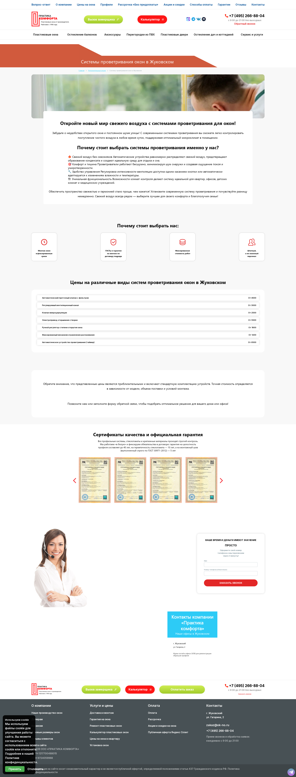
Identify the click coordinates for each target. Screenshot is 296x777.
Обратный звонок (244, 23)
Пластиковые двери (174, 34)
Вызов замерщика (101, 19)
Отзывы (241, 4)
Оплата (152, 712)
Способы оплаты (201, 4)
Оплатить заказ (182, 689)
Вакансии (37, 725)
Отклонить (35, 769)
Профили (106, 4)
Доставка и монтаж (102, 712)
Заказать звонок (230, 583)
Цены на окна (86, 4)
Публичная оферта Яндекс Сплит (168, 732)
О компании (64, 4)
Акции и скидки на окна (162, 725)
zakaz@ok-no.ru (217, 725)
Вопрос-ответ (40, 4)
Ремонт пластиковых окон (106, 725)
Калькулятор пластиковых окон (109, 732)
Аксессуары (112, 34)
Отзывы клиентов (42, 738)
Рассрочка (154, 719)
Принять (15, 769)
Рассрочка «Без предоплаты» (138, 4)
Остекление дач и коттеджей (213, 34)
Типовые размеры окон (45, 732)
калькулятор (285, 750)
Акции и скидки (174, 4)
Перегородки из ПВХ (140, 34)
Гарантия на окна (100, 719)
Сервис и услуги (252, 34)
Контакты (258, 4)
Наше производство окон (46, 712)
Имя (205, 561)
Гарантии (224, 4)
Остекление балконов (82, 34)
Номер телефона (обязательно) (215, 570)
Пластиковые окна (45, 34)
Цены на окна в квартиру (105, 738)
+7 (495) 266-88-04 (247, 16)
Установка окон (99, 745)
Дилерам (37, 719)
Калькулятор (150, 19)
